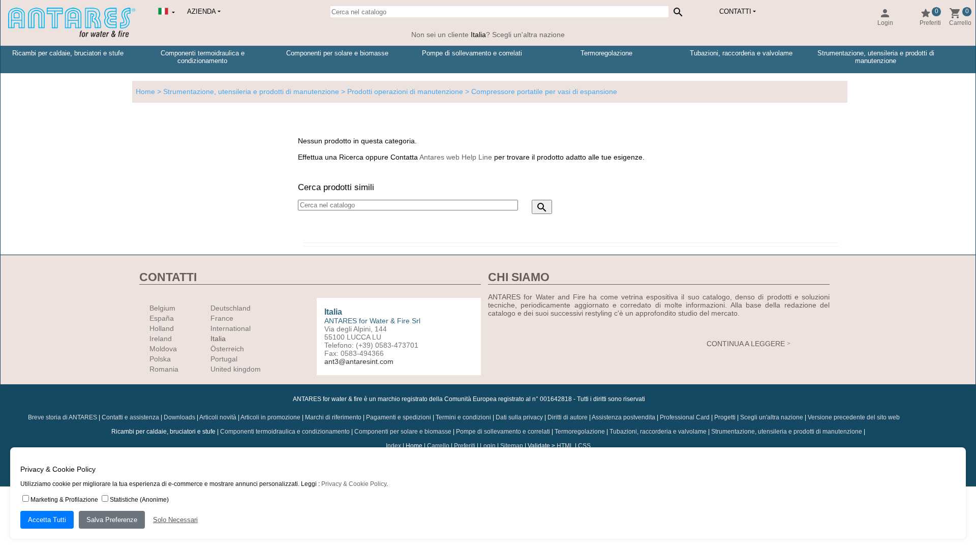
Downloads (179, 417)
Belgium (162, 308)
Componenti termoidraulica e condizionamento (203, 57)
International (230, 328)
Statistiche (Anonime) (139, 499)
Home (145, 91)
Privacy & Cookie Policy (353, 483)
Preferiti (464, 445)
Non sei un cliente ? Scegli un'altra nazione (488, 34)
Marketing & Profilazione (64, 499)
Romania (163, 369)
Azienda (201, 11)
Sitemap (511, 445)
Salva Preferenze (111, 520)
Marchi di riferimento (333, 417)
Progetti (725, 417)
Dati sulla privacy (519, 417)
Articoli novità (217, 417)
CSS (584, 445)
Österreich (227, 349)
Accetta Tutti (47, 520)
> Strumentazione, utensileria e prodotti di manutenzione (247, 91)
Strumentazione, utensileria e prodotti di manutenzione (875, 57)
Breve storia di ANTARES (62, 417)
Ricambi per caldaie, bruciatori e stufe (68, 53)
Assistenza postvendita (623, 417)
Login (488, 445)
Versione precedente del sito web (854, 417)
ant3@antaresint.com (358, 361)
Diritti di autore (567, 417)
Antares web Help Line (455, 157)
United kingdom (235, 369)
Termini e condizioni (463, 417)
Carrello (438, 445)
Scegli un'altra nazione (771, 417)
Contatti (735, 11)
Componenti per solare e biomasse (337, 53)
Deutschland (230, 308)
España (161, 318)
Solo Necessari (175, 520)
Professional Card (685, 417)
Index (393, 445)
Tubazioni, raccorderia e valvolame (741, 53)
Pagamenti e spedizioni (398, 417)
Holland (161, 328)
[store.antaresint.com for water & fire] (71, 35)
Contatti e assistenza (130, 417)
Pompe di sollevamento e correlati (472, 53)
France (221, 318)
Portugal (223, 359)
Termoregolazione (606, 53)
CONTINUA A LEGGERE (746, 344)
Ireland (160, 338)
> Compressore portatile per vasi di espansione (540, 91)
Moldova (163, 349)
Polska (160, 359)
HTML (565, 445)
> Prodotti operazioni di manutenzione (401, 91)
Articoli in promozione (270, 417)
